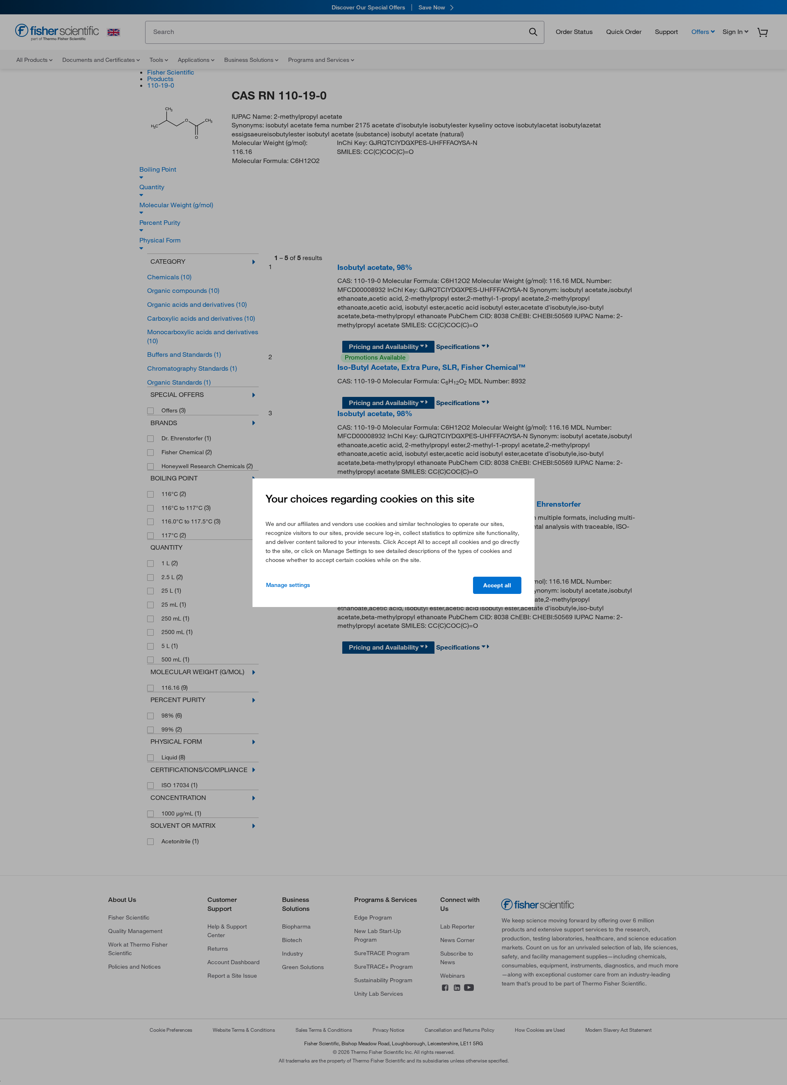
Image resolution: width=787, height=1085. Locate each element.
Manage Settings (288, 585)
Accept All (497, 585)
